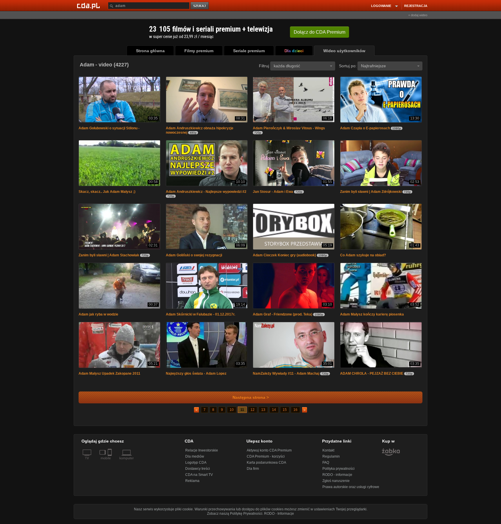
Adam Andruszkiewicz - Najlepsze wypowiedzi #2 (206, 193)
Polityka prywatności (338, 471)
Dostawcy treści (197, 471)
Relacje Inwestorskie (201, 453)
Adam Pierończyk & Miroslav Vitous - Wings (289, 129)
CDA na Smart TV (199, 478)
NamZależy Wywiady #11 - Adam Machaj (286, 376)
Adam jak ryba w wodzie (98, 317)
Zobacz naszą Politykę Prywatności (234, 516)
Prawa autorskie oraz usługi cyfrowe (350, 490)
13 (263, 413)
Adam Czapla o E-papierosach (365, 129)
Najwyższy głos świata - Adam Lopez (196, 376)
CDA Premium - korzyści (266, 459)
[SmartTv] (110, 465)
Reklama (192, 484)
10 (232, 413)
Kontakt (328, 453)
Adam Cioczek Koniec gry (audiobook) (284, 257)
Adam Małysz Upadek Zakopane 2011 (109, 376)
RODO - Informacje (279, 516)
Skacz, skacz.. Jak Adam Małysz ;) (107, 193)
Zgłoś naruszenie (336, 484)
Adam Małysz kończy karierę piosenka (372, 317)
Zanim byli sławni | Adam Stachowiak (109, 257)
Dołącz (319, 32)
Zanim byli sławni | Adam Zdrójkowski (371, 193)
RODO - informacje (337, 478)
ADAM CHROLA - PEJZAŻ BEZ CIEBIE (371, 376)
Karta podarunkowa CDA (266, 465)
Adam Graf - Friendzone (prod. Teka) (282, 317)
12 (253, 413)
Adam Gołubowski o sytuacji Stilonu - (109, 129)
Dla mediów (194, 459)
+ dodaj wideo (417, 15)
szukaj (200, 6)
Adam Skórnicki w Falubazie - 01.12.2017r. (200, 317)
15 (285, 413)
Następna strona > (251, 400)
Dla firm (253, 471)
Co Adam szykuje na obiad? (363, 257)
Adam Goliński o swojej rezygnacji (194, 257)
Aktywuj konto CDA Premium (269, 453)
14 (274, 413)
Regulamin (331, 459)
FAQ (325, 465)
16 (295, 413)
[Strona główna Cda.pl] (89, 5)
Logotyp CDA (195, 465)
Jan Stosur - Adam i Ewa (273, 193)
